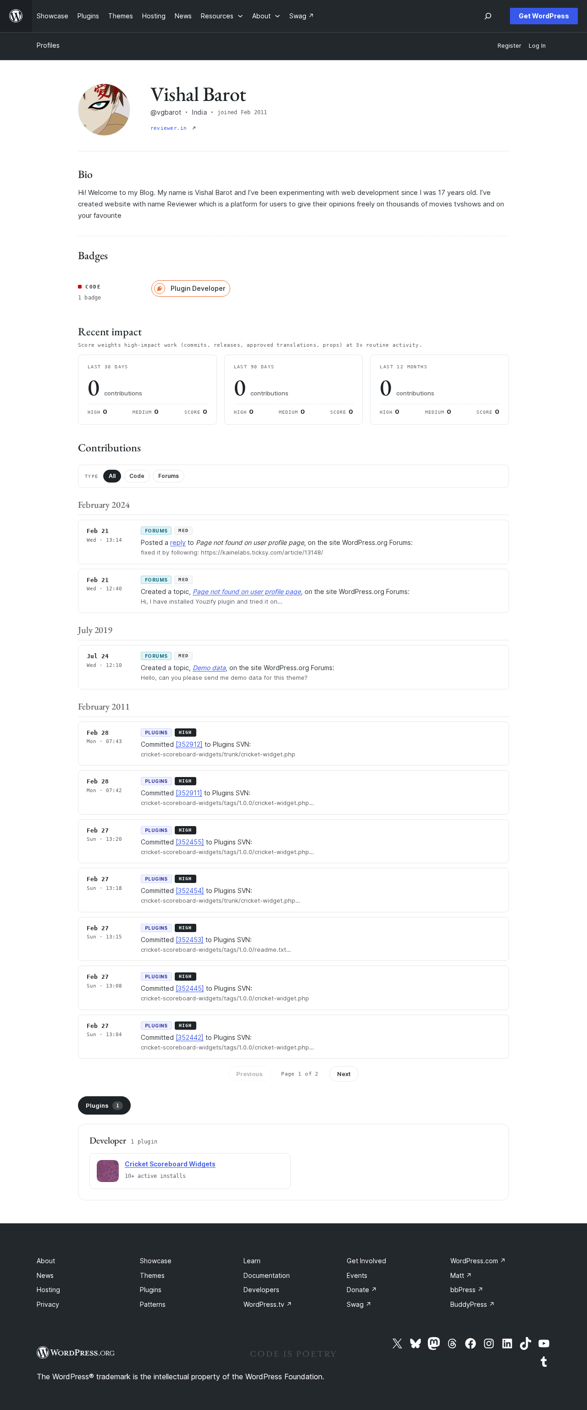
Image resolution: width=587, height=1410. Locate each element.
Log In (537, 45)
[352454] (190, 890)
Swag (359, 1304)
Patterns (153, 1304)
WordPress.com (478, 1261)
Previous (249, 1073)
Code (136, 475)
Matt (461, 1275)
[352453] (190, 940)
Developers (261, 1289)
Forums (168, 475)
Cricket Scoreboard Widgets (170, 1164)
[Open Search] (488, 16)
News (45, 1275)
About (46, 1261)
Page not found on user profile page (247, 591)
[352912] (189, 744)
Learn (252, 1261)
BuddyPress (472, 1304)
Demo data (209, 668)
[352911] (189, 793)
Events (357, 1275)
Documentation (267, 1275)
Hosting (48, 1289)
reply (178, 542)
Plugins (102, 1105)
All (112, 475)
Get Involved (366, 1261)
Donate (362, 1289)
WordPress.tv (268, 1304)
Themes (152, 1275)
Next (344, 1073)
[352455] (190, 842)
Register (509, 45)
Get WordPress (544, 16)
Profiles (48, 45)
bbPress (466, 1289)
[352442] (190, 1037)
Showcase (156, 1261)
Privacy (48, 1304)
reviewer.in (170, 128)
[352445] (190, 988)
